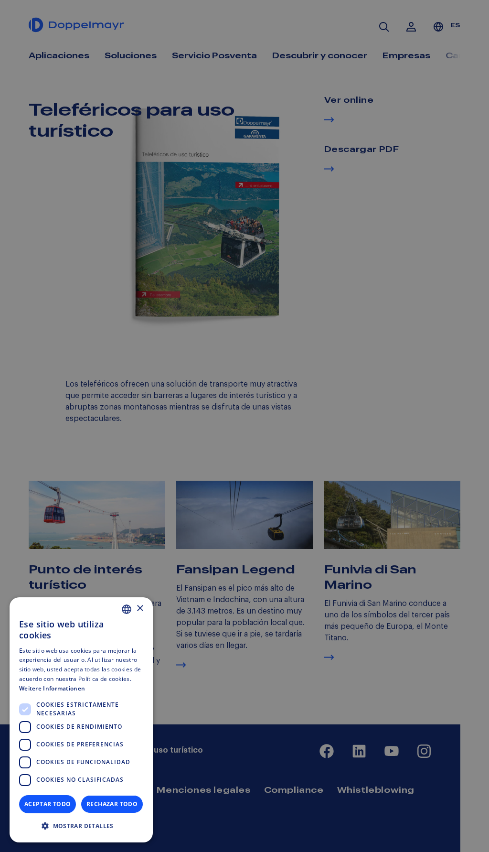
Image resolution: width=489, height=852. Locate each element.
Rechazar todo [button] (112, 804)
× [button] (139, 608)
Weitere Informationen (52, 688)
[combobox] (126, 609)
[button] (81, 826)
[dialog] (81, 719)
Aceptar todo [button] (47, 804)
